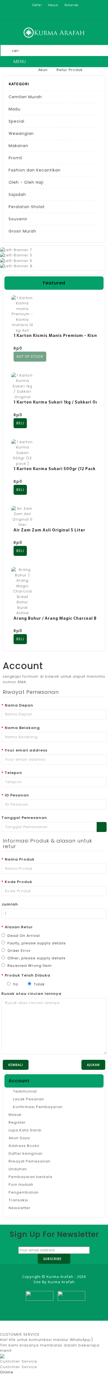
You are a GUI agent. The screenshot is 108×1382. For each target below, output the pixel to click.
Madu (14, 109)
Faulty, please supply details (36, 943)
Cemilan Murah (25, 97)
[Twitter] (35, 1301)
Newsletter (20, 1207)
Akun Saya (19, 1138)
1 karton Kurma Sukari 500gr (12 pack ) (56, 469)
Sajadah (17, 194)
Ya (15, 984)
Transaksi (18, 1200)
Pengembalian (24, 1192)
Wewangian (21, 133)
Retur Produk (69, 69)
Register (17, 1122)
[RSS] (47, 1301)
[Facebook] (23, 1301)
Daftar (37, 5)
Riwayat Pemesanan (29, 1161)
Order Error (18, 950)
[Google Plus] (59, 1301)
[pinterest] (71, 1301)
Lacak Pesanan (28, 1099)
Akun (43, 69)
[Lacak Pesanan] (59, 15)
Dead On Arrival (23, 935)
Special (16, 121)
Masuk (53, 5)
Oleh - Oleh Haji (26, 182)
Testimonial (24, 1091)
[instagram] (83, 1301)
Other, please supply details (36, 958)
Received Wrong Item (29, 965)
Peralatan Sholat (27, 207)
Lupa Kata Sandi (25, 1130)
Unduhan (18, 1169)
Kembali (15, 1065)
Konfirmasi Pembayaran (37, 1106)
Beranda (71, 5)
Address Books (24, 1145)
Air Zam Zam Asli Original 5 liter (49, 530)
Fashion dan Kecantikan (35, 170)
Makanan (18, 145)
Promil (15, 158)
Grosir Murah (22, 231)
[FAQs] (68, 15)
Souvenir (18, 219)
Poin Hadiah (21, 1184)
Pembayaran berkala (30, 1176)
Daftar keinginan (26, 1153)
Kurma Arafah (61, 1281)
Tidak (39, 984)
